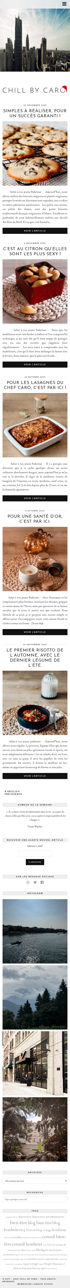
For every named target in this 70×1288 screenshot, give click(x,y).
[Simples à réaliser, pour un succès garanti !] (35, 185)
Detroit (51, 1244)
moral (52, 1250)
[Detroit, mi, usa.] (35, 1063)
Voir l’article (35, 230)
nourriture (8, 1254)
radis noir (23, 1259)
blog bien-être (40, 1222)
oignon (17, 1254)
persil (52, 1254)
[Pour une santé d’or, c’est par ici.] (35, 590)
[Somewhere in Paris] (35, 1129)
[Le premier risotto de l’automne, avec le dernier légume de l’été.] (35, 734)
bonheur (59, 1229)
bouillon (18, 1237)
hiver (24, 1250)
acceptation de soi (12, 1217)
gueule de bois (16, 1250)
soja (16, 1264)
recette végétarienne (48, 1259)
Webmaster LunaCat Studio (35, 1284)
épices (44, 1268)
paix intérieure (36, 1254)
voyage (33, 1264)
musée (58, 1250)
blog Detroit (27, 1230)
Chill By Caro (28, 1279)
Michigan (42, 1250)
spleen (20, 1264)
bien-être (18, 1222)
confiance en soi (36, 1237)
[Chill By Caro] (35, 84)
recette (31, 1259)
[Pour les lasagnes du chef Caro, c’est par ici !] (35, 456)
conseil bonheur (27, 1243)
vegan (26, 1264)
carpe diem (26, 1237)
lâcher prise (31, 1250)
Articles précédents (13, 793)
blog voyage (44, 1230)
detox (45, 1245)
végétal (41, 1264)
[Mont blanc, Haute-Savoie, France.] (35, 997)
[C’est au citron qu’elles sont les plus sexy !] (35, 322)
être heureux (52, 1268)
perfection (46, 1254)
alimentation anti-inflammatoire (48, 1216)
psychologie (15, 1259)
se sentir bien (9, 1264)
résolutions (63, 1259)
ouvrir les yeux (26, 1254)
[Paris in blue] (35, 931)
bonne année (8, 1237)
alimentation (24, 1216)
